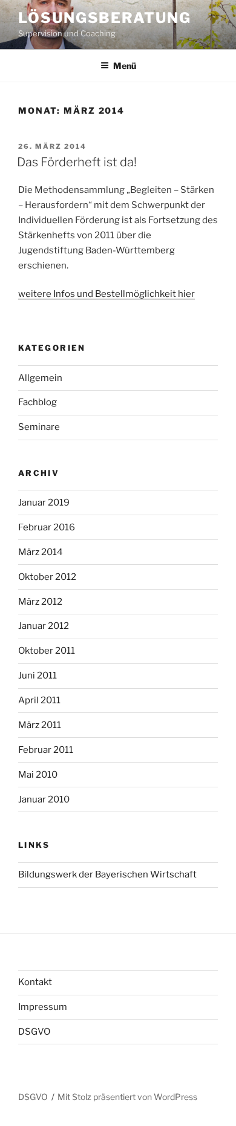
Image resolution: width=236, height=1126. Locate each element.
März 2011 (39, 725)
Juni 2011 (37, 675)
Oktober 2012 (47, 576)
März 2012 (40, 601)
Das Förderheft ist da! (77, 162)
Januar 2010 (44, 799)
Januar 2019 (44, 502)
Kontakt (35, 982)
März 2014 (40, 552)
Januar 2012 (43, 625)
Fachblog (37, 402)
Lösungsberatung (104, 18)
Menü (124, 65)
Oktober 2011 (46, 650)
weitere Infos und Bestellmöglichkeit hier (106, 293)
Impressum (42, 1006)
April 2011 (39, 700)
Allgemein (40, 378)
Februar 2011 (45, 749)
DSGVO (34, 1031)
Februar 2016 (46, 527)
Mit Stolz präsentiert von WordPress (127, 1097)
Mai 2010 (37, 774)
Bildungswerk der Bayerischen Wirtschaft (107, 874)
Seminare (39, 426)
